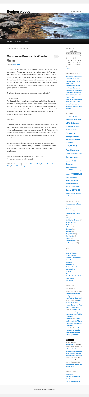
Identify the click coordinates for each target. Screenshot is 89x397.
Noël (67, 177)
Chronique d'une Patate (73, 204)
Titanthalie (69, 280)
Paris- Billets (70, 278)
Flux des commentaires (73, 379)
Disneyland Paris (72, 136)
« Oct (68, 68)
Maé (67, 274)
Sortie (68, 189)
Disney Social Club (73, 139)
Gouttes (43, 164)
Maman (49, 164)
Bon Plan (77, 119)
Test (80, 193)
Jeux (74, 160)
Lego (74, 169)
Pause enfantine (71, 240)
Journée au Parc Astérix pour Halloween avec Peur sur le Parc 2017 (74, 78)
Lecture (69, 169)
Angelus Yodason (71, 253)
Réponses (25, 166)
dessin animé (71, 129)
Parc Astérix (72, 180)
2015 (71, 116)
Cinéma (70, 122)
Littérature (69, 227)
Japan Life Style (71, 222)
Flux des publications (73, 376)
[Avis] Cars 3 (70, 83)
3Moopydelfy (69, 345)
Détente (32, 164)
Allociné (68, 251)
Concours (70, 126)
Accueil (9, 41)
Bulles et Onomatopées (73, 258)
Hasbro (80, 154)
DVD (67, 142)
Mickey (79, 170)
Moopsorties (70, 234)
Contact (27, 41)
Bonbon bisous (18, 11)
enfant (71, 142)
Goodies (68, 154)
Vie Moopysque (71, 243)
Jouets (69, 163)
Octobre (71, 177)
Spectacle (69, 193)
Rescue (13, 166)
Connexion (69, 374)
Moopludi (69, 231)
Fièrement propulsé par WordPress (44, 389)
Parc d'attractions (72, 183)
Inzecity (68, 271)
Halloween (74, 154)
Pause (68, 238)
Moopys (76, 173)
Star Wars (76, 193)
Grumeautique (70, 269)
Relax (8, 166)
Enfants (38, 164)
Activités (76, 117)
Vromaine (69, 319)
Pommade (55, 164)
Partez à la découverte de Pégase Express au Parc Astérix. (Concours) (74, 88)
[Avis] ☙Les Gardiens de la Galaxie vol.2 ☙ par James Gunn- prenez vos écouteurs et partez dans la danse (74, 104)
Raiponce (77, 186)
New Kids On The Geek (73, 276)
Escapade (69, 211)
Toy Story (68, 196)
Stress (18, 166)
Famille (70, 150)
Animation (69, 119)
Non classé (17, 164)
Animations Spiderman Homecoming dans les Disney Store (73, 94)
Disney (70, 133)
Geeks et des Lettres (72, 267)
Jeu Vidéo (68, 161)
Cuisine (77, 126)
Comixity (69, 260)
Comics (76, 123)
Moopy (68, 174)
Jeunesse (72, 157)
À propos (18, 41)
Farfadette (69, 262)
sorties (76, 190)
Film (76, 150)
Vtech (73, 196)
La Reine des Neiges (71, 167)
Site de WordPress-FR (73, 381)
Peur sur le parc (70, 186)
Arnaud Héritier (71, 255)
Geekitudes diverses (72, 220)
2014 (67, 117)
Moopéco (69, 229)
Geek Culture (70, 264)
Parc (75, 177)
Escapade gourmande (73, 213)
